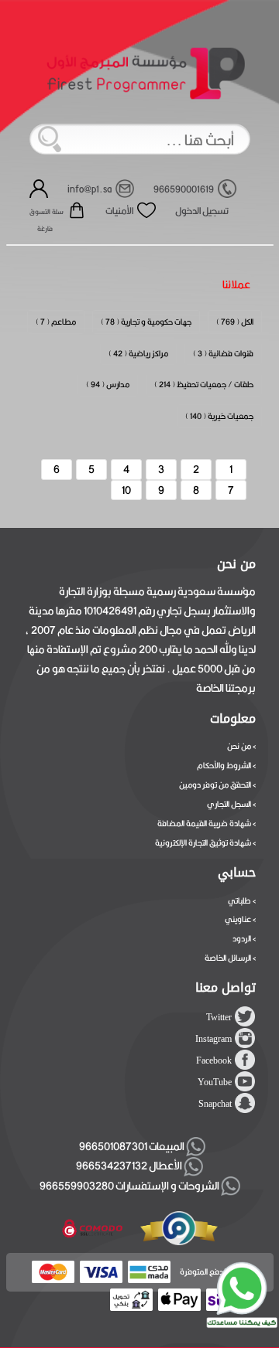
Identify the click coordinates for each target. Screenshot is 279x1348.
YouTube (215, 1082)
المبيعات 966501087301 (130, 1146)
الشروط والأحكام (224, 765)
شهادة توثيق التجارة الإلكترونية (203, 842)
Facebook (214, 1060)
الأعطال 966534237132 (130, 1166)
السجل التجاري (229, 804)
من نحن (239, 746)
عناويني (238, 919)
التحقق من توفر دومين (215, 784)
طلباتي (239, 900)
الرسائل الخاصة (228, 957)
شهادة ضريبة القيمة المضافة (204, 823)
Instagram (213, 1038)
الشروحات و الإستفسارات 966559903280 (130, 1186)
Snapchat (215, 1103)
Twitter (219, 1017)
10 (126, 490)
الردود (241, 938)
